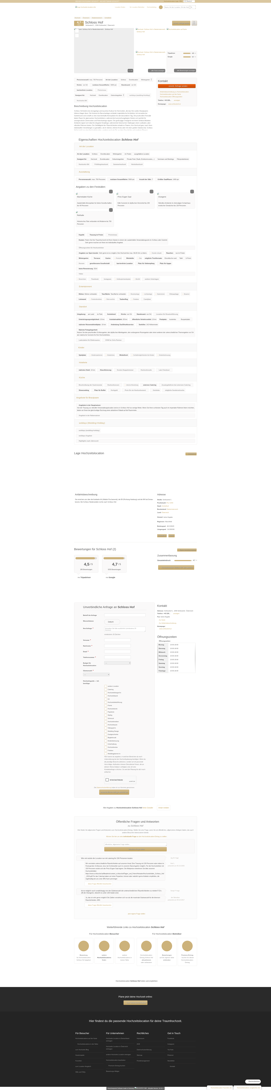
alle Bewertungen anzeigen (186, 70)
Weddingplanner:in (114, 754)
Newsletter (171, 1061)
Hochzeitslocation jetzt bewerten (177, 567)
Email (85, 651)
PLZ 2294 (170, 503)
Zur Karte (162, 620)
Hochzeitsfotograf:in (114, 692)
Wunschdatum (88, 621)
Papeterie (111, 712)
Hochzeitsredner (113, 721)
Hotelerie (82, 362)
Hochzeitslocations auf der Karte (86, 1038)
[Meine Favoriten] (161, 7)
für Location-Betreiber (137, 7)
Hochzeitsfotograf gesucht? (87, 1)
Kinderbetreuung (113, 741)
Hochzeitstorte (112, 709)
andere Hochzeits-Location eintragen (118, 1054)
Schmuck (111, 718)
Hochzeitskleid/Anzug (115, 702)
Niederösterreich (172, 509)
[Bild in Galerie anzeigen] (150, 39)
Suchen (194, 7)
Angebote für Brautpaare (87, 398)
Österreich (165, 512)
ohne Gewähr (148, 808)
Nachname (87, 646)
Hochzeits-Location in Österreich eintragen (117, 1048)
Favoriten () (221, 1088)
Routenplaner (192, 454)
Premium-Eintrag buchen (116, 1065)
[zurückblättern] (79, 50)
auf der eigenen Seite (167, 957)
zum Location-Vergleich (83, 1066)
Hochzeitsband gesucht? (109, 1)
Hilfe (180, 1)
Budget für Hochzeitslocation (89, 664)
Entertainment (85, 286)
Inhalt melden (163, 808)
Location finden (120, 7)
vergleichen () (248, 1088)
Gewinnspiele (79, 1055)
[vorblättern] (128, 50)
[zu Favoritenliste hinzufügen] (77, 31)
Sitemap (139, 1055)
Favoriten (78, 1061)
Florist (110, 705)
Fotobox (110, 750)
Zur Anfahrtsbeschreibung (167, 623)
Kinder (81, 347)
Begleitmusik (112, 737)
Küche (81, 377)
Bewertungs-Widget (112, 1071)
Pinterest (170, 1055)
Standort (82, 307)
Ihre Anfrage (87, 628)
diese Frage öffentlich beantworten (99, 884)
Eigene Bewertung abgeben (187, 550)
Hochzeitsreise (113, 747)
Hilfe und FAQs (80, 1072)
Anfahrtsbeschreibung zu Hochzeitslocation (174, 92)
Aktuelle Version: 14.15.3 (155, 1088)
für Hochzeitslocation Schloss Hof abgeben (84, 957)
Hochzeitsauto (112, 725)
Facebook (170, 1038)
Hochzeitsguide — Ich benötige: (91, 682)
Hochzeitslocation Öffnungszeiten (171, 96)
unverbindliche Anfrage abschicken (114, 792)
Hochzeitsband (113, 696)
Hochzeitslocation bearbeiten (115, 1060)
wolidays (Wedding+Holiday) (91, 423)
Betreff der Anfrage (90, 615)
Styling (110, 715)
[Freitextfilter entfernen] (190, 7)
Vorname (86, 640)
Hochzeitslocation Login (170, 1)
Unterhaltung (112, 744)
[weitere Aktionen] (194, 23)
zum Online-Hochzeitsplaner (136, 1003)
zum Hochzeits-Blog (82, 1049)
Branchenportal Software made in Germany (120, 1088)
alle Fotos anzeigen (157, 70)
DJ (109, 699)
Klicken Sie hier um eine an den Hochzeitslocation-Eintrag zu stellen (136, 836)
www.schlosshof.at (174, 104)
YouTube (170, 1049)
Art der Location (86, 146)
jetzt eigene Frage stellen (136, 914)
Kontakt (171, 535)
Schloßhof (165, 506)
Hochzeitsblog (151, 7)
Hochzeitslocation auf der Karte (170, 94)
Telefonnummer (89, 657)
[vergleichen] (77, 36)
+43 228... (167, 100)
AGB (138, 1044)
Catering (110, 689)
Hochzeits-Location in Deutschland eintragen (117, 1040)
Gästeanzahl (88, 671)
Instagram (170, 1044)
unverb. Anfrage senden (181, 23)
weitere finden (104, 957)
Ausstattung (84, 172)
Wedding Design (113, 731)
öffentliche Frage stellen (136, 849)
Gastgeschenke (113, 734)
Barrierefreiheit (254, 1081)
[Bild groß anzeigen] (95, 193)
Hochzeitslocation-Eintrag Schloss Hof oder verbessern (146, 958)
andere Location (113, 686)
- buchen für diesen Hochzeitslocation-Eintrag (187, 958)
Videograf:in (112, 728)
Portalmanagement (143, 1061)
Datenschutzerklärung (104, 787)
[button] (104, 50)
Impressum (140, 1038)
